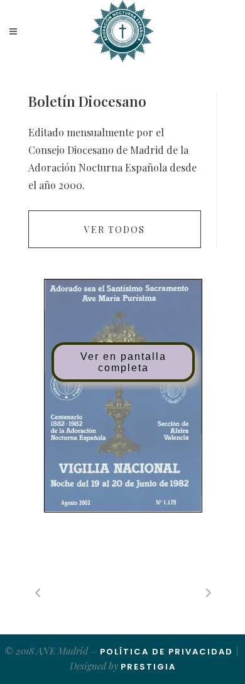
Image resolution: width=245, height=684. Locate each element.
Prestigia (148, 667)
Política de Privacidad (166, 652)
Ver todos (114, 230)
